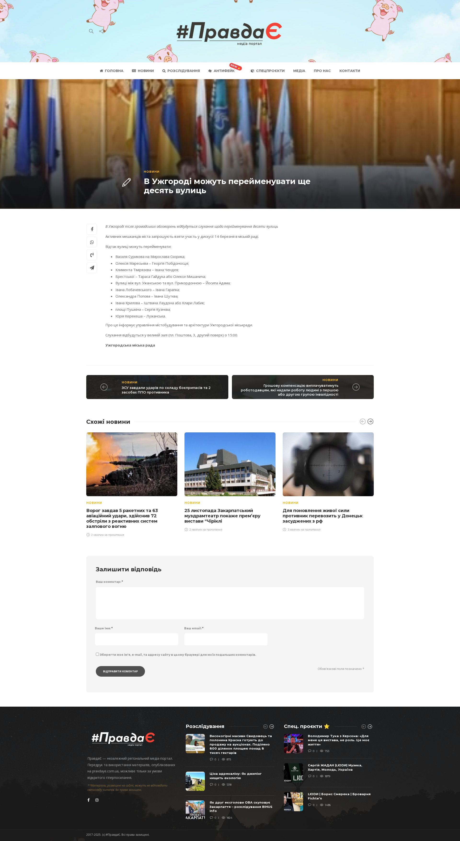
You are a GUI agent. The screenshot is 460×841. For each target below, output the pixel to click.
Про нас (322, 71)
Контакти (349, 71)
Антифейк (224, 71)
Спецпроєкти (270, 71)
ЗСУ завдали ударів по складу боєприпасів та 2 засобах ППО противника (166, 390)
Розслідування (183, 71)
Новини (146, 71)
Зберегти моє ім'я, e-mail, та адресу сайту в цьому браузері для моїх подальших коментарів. (178, 654)
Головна (114, 71)
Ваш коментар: (109, 582)
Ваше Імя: (104, 628)
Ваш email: (193, 628)
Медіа (299, 71)
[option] (132, 483)
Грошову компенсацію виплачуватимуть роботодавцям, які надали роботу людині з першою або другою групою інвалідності (289, 390)
